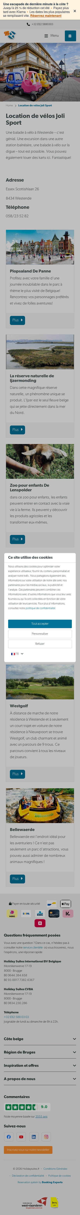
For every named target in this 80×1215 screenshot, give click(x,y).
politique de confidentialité (40, 608)
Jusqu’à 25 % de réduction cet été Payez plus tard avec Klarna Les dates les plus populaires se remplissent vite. (36, 10)
